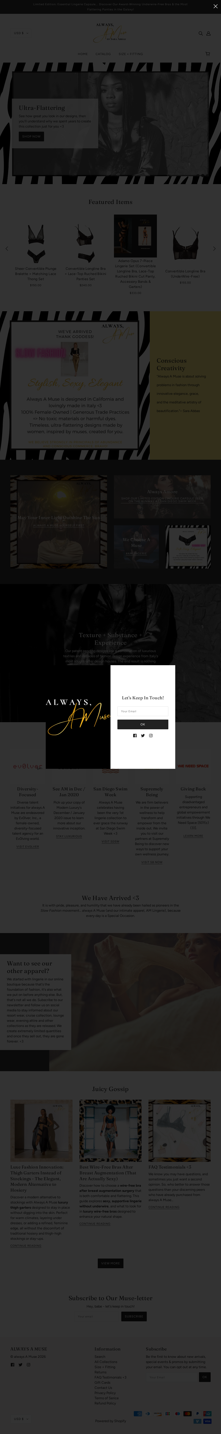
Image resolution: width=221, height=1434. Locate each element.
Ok (142, 724)
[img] (135, 735)
